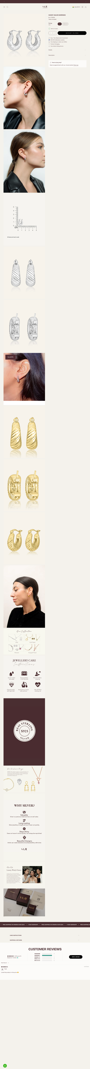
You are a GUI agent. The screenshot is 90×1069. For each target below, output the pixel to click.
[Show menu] (4, 7)
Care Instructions (15, 935)
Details (50, 50)
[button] (37, 955)
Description (51, 55)
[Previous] (4, 1)
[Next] (85, 1)
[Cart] (85, 7)
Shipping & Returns (16, 940)
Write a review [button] (76, 957)
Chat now (75, 65)
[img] (4, 967)
